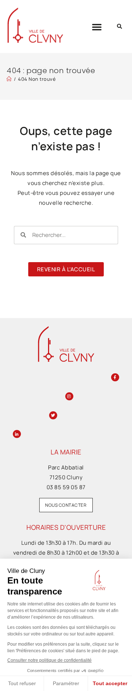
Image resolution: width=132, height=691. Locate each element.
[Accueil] (9, 79)
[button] (97, 26)
